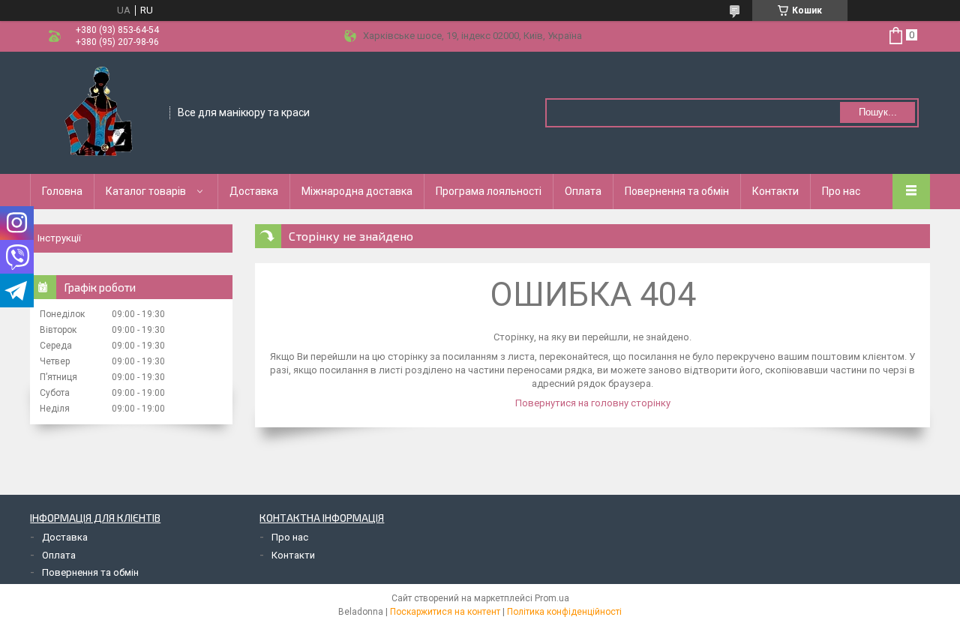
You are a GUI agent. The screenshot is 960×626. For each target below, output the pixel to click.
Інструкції (59, 238)
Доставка (254, 191)
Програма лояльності (489, 191)
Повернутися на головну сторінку (592, 403)
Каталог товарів (146, 191)
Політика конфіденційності (564, 612)
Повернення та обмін (677, 191)
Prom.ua (552, 598)
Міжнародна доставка (357, 191)
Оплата (583, 191)
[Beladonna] (100, 112)
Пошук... (878, 112)
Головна (62, 191)
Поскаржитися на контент (445, 612)
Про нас (841, 191)
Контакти (775, 191)
